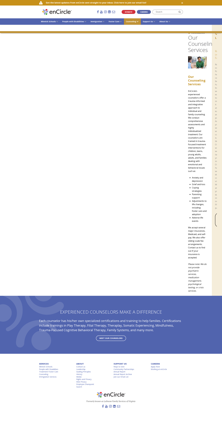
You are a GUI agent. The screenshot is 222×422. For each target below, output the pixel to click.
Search (79, 387)
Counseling (43, 374)
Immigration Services (48, 377)
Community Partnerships (124, 369)
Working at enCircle (159, 369)
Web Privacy (81, 382)
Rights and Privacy (83, 379)
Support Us (120, 363)
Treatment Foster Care (48, 371)
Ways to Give (119, 366)
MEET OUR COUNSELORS (111, 338)
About (80, 363)
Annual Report (119, 371)
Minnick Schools (45, 366)
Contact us (80, 366)
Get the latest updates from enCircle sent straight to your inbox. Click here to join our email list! (96, 2)
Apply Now (155, 366)
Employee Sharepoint (85, 384)
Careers (144, 12)
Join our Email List (121, 377)
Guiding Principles (83, 371)
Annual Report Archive (123, 374)
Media (78, 377)
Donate (128, 12)
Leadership (80, 369)
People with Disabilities (48, 369)
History (79, 374)
